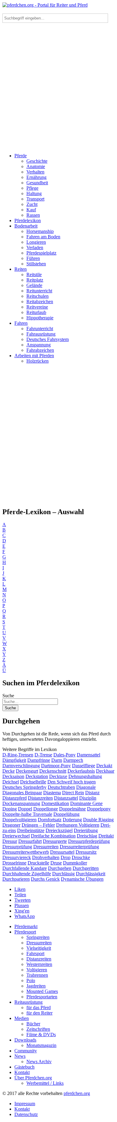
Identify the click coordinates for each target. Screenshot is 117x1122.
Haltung (34, 193)
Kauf (31, 209)
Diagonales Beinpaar (22, 792)
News (20, 1056)
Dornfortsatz (50, 819)
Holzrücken (37, 360)
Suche (8, 695)
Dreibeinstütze (30, 830)
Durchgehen (59, 868)
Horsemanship (40, 231)
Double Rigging (98, 819)
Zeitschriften (38, 1029)
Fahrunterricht (39, 328)
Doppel (25, 808)
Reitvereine (37, 306)
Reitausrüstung (28, 1002)
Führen (33, 258)
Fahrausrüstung (41, 333)
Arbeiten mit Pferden (34, 355)
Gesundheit (37, 182)
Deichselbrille (33, 781)
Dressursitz (86, 852)
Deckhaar (105, 771)
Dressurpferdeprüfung (89, 841)
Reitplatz (34, 279)
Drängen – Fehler (38, 825)
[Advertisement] (58, 89)
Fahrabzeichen (40, 350)
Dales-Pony (64, 754)
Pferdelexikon (27, 220)
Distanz (92, 792)
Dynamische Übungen (82, 879)
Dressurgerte (55, 841)
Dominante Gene (86, 803)
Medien (21, 1018)
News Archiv (39, 1061)
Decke (8, 771)
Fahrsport (35, 953)
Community (25, 1050)
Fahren (21, 323)
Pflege (32, 188)
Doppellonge (45, 808)
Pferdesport (25, 931)
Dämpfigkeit (14, 760)
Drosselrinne (14, 862)
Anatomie (35, 166)
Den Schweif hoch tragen (71, 781)
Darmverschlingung (21, 765)
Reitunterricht (39, 290)
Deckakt (104, 765)
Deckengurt (27, 771)
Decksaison (13, 776)
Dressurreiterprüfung (79, 846)
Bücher (33, 1023)
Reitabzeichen (39, 301)
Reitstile (34, 274)
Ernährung (36, 177)
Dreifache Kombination (53, 835)
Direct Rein (73, 792)
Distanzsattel (66, 798)
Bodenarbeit (26, 225)
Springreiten (38, 937)
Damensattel (88, 754)
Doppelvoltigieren (19, 819)
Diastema (52, 792)
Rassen (33, 215)
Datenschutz (26, 1114)
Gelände (34, 285)
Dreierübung (86, 830)
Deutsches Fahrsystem (47, 339)
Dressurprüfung (17, 846)
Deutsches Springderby (24, 787)
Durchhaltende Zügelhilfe (26, 873)
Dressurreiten (45, 846)
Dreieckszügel (59, 830)
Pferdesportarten (41, 996)
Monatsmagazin (41, 1045)
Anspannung (38, 344)
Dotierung (72, 819)
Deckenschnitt (52, 771)
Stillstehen (36, 263)
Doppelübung (66, 814)
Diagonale (86, 787)
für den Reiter (39, 1012)
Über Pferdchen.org (33, 1077)
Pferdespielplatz (41, 252)
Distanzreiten (40, 798)
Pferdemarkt (26, 926)
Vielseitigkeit (38, 948)
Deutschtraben (61, 787)
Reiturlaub (36, 312)
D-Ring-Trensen (17, 754)
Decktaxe (58, 776)
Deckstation (37, 776)
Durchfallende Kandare (24, 868)
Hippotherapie (39, 317)
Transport (35, 198)
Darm (56, 760)
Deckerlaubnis (81, 771)
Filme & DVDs (41, 1034)
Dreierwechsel (16, 835)
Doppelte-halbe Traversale (27, 814)
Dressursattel (62, 852)
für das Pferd (38, 1007)
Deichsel (10, 781)
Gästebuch (24, 1066)
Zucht (32, 204)
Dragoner (11, 825)
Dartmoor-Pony (56, 765)
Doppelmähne (72, 808)
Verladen (34, 247)
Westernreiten (39, 964)
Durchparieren (16, 879)
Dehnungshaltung (85, 776)
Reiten (20, 269)
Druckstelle (38, 862)
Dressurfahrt (30, 841)
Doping (9, 808)
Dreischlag (87, 835)
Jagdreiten (36, 985)
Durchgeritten (86, 868)
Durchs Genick (45, 879)
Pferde (20, 155)
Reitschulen (37, 296)
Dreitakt (106, 835)
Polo (30, 980)
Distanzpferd (14, 798)
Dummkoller (75, 862)
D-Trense (43, 754)
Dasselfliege (83, 765)
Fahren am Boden (43, 236)
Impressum (24, 1103)
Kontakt (22, 1072)
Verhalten (35, 171)
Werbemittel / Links (45, 1083)
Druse (56, 862)
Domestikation (55, 803)
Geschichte (36, 161)
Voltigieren (36, 969)
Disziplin (87, 798)
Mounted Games (42, 991)
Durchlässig (63, 873)
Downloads (25, 1039)
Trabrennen (37, 975)
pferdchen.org (77, 1093)
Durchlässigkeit (90, 873)
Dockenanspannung (21, 803)
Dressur (9, 841)
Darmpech (73, 760)
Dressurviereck (16, 857)
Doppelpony (99, 808)
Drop (65, 857)
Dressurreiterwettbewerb (25, 852)
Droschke (81, 857)
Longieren (36, 242)
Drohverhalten (45, 857)
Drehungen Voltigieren (77, 825)
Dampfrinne (38, 760)
